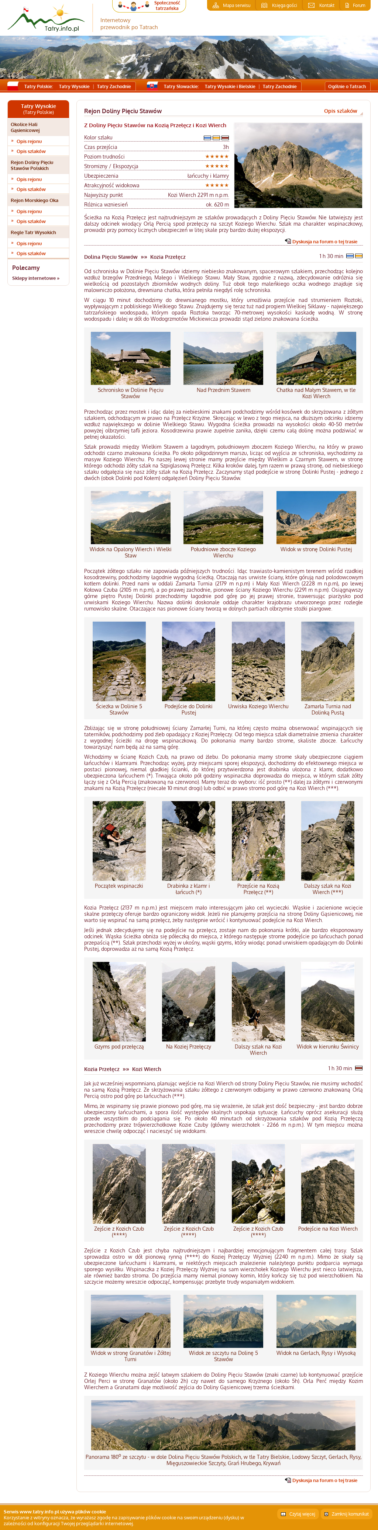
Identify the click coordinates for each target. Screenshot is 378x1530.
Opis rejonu (29, 141)
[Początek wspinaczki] (119, 879)
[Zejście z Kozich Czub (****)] (119, 1222)
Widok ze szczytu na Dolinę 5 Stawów (223, 1356)
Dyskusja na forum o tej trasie (324, 241)
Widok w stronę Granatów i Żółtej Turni (131, 1356)
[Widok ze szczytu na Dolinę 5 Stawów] (223, 1346)
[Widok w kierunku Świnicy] (327, 1040)
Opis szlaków (31, 151)
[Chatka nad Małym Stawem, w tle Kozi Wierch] (316, 383)
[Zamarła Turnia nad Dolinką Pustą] (327, 700)
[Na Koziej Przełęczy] (188, 1040)
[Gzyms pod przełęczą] (119, 1040)
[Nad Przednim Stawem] (223, 383)
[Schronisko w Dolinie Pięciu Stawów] (130, 383)
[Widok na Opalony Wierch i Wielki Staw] (130, 543)
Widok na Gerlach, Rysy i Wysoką (316, 1353)
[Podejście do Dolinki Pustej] (188, 700)
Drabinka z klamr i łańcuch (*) (188, 889)
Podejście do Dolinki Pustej (189, 709)
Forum (359, 5)
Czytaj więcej (302, 1514)
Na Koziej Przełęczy (188, 1046)
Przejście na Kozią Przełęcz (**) (258, 889)
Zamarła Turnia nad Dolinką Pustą (328, 709)
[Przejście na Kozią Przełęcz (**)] (258, 879)
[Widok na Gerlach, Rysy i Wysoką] (316, 1346)
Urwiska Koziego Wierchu (258, 706)
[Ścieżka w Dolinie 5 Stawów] (119, 700)
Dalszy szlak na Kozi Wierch (258, 1049)
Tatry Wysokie (74, 86)
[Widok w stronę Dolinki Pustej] (316, 543)
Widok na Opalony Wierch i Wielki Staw (131, 552)
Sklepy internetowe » (35, 278)
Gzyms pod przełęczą (119, 1046)
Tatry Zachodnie (114, 86)
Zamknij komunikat (350, 1514)
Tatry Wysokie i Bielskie (230, 86)
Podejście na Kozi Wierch (328, 1228)
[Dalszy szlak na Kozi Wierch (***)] (327, 879)
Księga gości (284, 5)
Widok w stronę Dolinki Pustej (316, 549)
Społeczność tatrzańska (167, 5)
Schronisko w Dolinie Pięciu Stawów (131, 393)
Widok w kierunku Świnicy (328, 1046)
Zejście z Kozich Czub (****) (119, 1231)
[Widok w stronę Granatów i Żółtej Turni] (130, 1346)
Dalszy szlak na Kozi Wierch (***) (327, 889)
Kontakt (326, 5)
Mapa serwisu (236, 5)
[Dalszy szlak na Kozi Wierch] (258, 1040)
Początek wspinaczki (119, 886)
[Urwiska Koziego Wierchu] (258, 700)
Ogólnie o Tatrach (347, 86)
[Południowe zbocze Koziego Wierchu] (223, 543)
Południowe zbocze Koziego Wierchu (223, 552)
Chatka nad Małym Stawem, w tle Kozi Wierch (316, 393)
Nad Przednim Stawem (223, 390)
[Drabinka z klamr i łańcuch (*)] (188, 879)
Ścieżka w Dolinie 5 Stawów (119, 709)
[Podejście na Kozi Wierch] (327, 1222)
